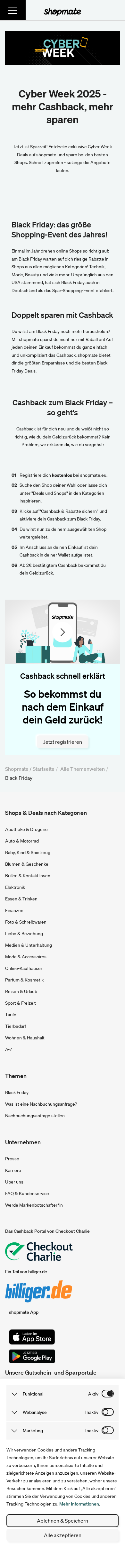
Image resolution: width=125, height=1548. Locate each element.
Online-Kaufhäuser (23, 968)
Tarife (10, 1015)
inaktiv (91, 1412)
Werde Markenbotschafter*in (34, 1205)
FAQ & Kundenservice (27, 1193)
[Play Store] (32, 1356)
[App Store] (32, 1337)
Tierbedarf (15, 1026)
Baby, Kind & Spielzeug (27, 852)
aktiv (93, 1394)
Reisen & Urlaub (21, 991)
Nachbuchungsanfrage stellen (35, 1116)
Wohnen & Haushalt (25, 1038)
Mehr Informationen (79, 1504)
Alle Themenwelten (82, 769)
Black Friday (17, 1092)
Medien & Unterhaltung (28, 945)
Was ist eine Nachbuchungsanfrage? (41, 1104)
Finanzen (14, 910)
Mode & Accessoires (25, 957)
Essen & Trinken (21, 899)
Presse (12, 1159)
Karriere (13, 1170)
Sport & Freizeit (20, 1003)
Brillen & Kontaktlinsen (27, 876)
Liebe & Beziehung (24, 933)
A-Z (9, 1049)
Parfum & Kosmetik (24, 980)
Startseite (43, 769)
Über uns (14, 1182)
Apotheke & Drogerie (26, 829)
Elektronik (15, 887)
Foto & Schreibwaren (25, 922)
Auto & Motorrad (22, 841)
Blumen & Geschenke (26, 864)
